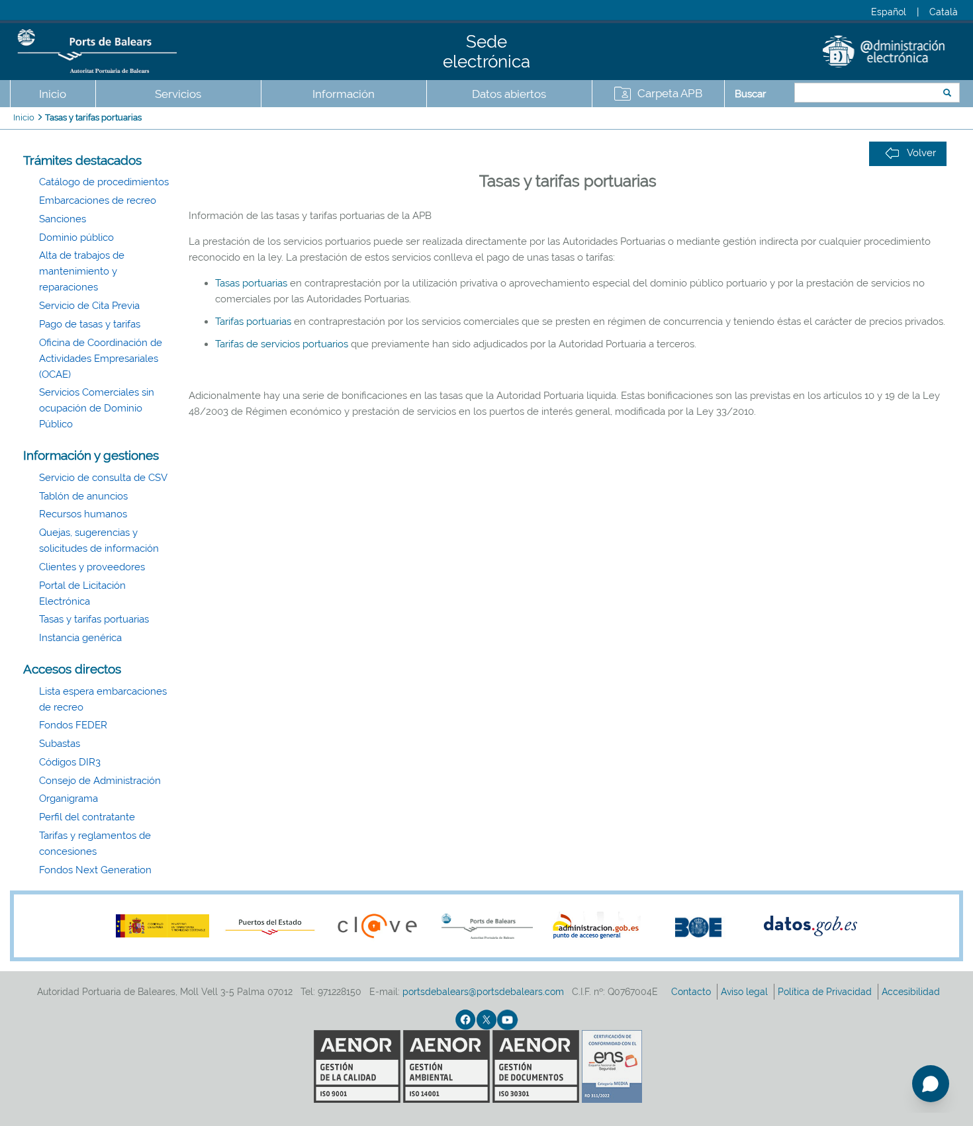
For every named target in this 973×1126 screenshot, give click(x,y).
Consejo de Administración (100, 781)
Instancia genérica (80, 638)
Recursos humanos (83, 514)
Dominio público (76, 237)
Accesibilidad (912, 991)
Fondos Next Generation (95, 870)
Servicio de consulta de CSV (103, 478)
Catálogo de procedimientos (104, 182)
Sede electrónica (486, 51)
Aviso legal (745, 991)
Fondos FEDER (73, 725)
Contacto (692, 991)
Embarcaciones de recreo (97, 200)
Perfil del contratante (87, 817)
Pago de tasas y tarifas (89, 324)
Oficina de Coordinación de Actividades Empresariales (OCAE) (100, 358)
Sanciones (62, 219)
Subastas (59, 744)
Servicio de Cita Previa (89, 306)
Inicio (52, 94)
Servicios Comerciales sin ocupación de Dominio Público (96, 408)
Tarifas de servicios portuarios (281, 344)
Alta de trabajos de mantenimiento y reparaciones (81, 271)
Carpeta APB (669, 93)
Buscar (750, 94)
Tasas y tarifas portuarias (93, 117)
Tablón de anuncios (83, 496)
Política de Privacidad (826, 991)
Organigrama (68, 798)
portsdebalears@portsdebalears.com (483, 991)
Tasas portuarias (252, 283)
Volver (921, 153)
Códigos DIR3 (70, 762)
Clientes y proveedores (92, 567)
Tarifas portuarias (253, 321)
